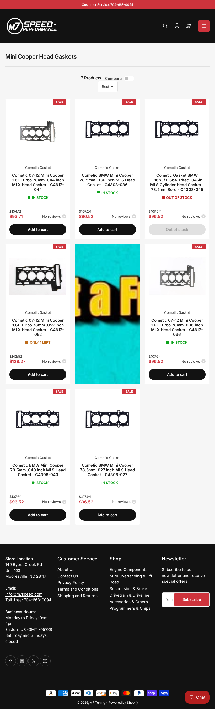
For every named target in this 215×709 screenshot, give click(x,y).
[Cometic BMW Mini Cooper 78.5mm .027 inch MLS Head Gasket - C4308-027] (107, 421)
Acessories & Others (129, 601)
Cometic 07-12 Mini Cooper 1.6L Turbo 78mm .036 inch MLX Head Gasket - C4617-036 (177, 327)
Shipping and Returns (77, 595)
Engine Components (128, 569)
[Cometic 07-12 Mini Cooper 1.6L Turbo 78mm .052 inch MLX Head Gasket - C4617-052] (37, 276)
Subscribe (191, 599)
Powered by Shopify (123, 703)
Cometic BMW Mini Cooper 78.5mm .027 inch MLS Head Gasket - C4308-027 (107, 470)
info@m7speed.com (23, 594)
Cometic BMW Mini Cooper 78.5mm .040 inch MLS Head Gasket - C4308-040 (38, 470)
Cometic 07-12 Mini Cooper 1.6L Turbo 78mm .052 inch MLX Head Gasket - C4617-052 (38, 327)
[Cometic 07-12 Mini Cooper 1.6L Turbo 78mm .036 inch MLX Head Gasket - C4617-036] (177, 276)
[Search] (165, 26)
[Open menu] (204, 26)
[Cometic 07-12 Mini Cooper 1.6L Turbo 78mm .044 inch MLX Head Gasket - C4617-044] (37, 131)
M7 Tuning (97, 703)
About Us (65, 569)
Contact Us (67, 576)
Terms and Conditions (77, 589)
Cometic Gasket (38, 167)
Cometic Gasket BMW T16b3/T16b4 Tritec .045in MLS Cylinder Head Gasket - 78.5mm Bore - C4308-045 (177, 182)
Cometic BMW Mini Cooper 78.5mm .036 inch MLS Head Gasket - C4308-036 (107, 180)
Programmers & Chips (130, 608)
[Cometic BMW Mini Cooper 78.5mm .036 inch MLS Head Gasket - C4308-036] (107, 131)
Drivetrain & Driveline (129, 595)
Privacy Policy (70, 582)
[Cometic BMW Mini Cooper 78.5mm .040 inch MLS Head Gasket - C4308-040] (37, 421)
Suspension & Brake (128, 588)
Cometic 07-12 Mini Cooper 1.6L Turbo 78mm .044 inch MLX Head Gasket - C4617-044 (38, 182)
